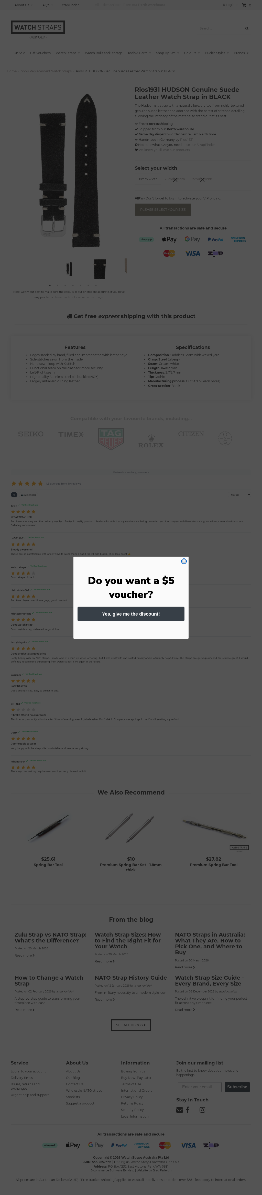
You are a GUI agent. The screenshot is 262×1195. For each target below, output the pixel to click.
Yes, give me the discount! (131, 614)
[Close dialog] (184, 561)
